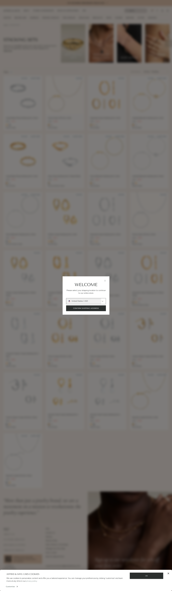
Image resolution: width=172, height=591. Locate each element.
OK (146, 576)
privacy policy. (31, 581)
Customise (10, 586)
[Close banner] (168, 573)
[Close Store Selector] (105, 281)
